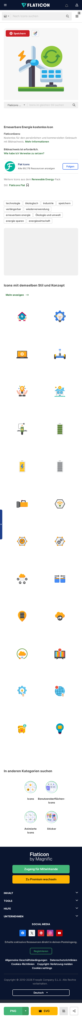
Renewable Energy (43, 179)
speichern (65, 203)
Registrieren (41, 951)
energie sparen (15, 220)
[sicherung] (22, 654)
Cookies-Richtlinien (23, 963)
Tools (8, 900)
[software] (22, 541)
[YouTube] (59, 933)
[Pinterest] (41, 933)
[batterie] (22, 466)
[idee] (22, 391)
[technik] (22, 691)
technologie (13, 203)
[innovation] (60, 316)
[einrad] (22, 429)
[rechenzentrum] (22, 616)
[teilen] (60, 616)
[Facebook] (22, 933)
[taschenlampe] (22, 504)
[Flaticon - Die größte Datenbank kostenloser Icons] (36, 5)
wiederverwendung (37, 209)
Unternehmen (13, 916)
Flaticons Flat (17, 185)
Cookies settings (42, 968)
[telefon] (22, 729)
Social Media (41, 924)
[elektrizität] (22, 316)
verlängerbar (13, 209)
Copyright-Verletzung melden (55, 963)
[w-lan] (60, 504)
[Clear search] (59, 16)
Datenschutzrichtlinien (63, 960)
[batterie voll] (60, 429)
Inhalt (8, 893)
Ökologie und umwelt (48, 214)
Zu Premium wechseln (41, 879)
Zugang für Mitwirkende (41, 869)
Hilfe (7, 908)
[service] (60, 541)
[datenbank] (60, 579)
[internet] (60, 691)
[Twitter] (32, 933)
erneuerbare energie (18, 214)
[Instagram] (50, 933)
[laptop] (22, 354)
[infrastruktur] (22, 579)
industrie (48, 203)
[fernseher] (60, 654)
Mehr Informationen (37, 141)
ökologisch (31, 203)
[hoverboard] (60, 354)
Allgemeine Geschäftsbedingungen (26, 960)
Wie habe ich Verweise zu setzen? (24, 153)
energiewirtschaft (39, 220)
